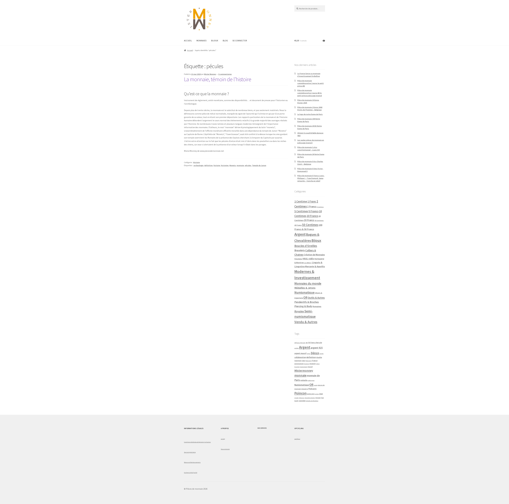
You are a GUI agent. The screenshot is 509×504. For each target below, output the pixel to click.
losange (297, 367)
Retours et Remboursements (192, 462)
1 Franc (311, 201)
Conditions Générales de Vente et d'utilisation (197, 442)
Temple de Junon (259, 165)
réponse (301, 398)
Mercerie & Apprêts (315, 266)
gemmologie (299, 364)
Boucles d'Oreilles (305, 246)
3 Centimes (320, 207)
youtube (302, 401)
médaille (303, 380)
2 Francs (311, 206)
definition (208, 165)
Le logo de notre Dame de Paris (310, 114)
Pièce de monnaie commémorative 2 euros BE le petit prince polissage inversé (309, 93)
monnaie (240, 165)
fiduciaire (309, 361)
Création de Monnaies (314, 254)
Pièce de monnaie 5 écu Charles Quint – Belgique (310, 162)
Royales (299, 311)
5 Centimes (301, 211)
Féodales (298, 259)
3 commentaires (225, 74)
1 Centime (300, 201)
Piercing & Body (303, 306)
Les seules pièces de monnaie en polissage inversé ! (310, 141)
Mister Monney (210, 74)
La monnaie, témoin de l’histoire (217, 79)
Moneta (232, 165)
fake (303, 361)
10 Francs (312, 216)
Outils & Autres (316, 297)
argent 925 (317, 347)
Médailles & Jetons (304, 287)
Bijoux (316, 240)
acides (296, 348)
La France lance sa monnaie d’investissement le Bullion (308, 74)
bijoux (315, 353)
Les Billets (307, 263)
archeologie (198, 165)
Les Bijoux (297, 439)
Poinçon (300, 393)
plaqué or (304, 389)
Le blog (223, 439)
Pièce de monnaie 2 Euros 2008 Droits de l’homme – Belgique (309, 108)
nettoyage (311, 380)
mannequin (303, 367)
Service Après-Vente (190, 452)
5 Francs (313, 211)
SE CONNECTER (239, 40)
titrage (318, 398)
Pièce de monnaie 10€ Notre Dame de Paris (308, 120)
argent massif (300, 353)
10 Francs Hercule (299, 343)
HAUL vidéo (308, 258)
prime (317, 394)
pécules (248, 165)
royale (296, 398)
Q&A (321, 394)
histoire (217, 165)
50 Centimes (310, 225)
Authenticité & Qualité (190, 472)
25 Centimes (319, 220)
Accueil (190, 50)
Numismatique (304, 292)
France (314, 360)
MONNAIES (201, 40)
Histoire (196, 162)
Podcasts (312, 389)
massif (310, 367)
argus (308, 353)
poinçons (311, 394)
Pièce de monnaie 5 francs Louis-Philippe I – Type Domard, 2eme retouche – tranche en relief (310, 178)
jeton (318, 364)
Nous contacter (225, 449)
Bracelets (299, 250)
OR (305, 297)
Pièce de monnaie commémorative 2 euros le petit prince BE (310, 83)
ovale (315, 385)
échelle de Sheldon (312, 401)
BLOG (225, 40)
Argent (300, 234)
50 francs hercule (315, 342)
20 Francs (309, 220)
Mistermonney (303, 370)
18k (307, 343)
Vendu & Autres (305, 322)
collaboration (300, 357)
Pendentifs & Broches (306, 302)
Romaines (317, 306)
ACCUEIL (188, 40)
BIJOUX (214, 40)
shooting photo (310, 398)
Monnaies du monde (307, 283)
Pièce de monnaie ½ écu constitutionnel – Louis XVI (308, 148)
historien (225, 165)
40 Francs (298, 225)
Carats (321, 353)
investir (313, 364)
